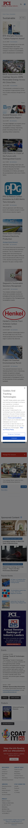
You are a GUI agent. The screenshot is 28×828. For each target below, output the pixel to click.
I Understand (14, 438)
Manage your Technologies (14, 434)
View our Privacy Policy (13, 429)
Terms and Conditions (15, 418)
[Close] (24, 388)
